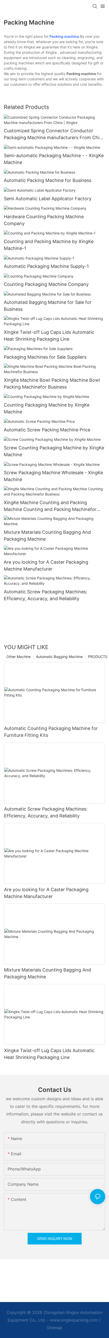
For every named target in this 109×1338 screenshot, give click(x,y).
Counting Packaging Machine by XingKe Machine (46, 408)
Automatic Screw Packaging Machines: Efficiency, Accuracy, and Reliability (45, 595)
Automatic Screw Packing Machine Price (47, 429)
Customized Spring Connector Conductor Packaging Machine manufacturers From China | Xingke (54, 134)
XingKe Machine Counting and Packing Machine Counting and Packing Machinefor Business (50, 506)
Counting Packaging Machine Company (46, 284)
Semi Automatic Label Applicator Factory (48, 198)
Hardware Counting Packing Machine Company (44, 220)
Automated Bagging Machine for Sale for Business (48, 306)
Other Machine (18, 656)
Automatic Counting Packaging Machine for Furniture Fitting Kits (51, 732)
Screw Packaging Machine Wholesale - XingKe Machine (53, 476)
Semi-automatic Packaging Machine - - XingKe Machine (54, 159)
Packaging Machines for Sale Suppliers (45, 357)
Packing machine (64, 36)
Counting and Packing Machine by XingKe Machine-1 (49, 245)
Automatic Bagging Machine (59, 656)
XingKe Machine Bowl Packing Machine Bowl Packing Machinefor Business (52, 383)
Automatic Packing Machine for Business (47, 180)
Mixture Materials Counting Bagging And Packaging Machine (47, 535)
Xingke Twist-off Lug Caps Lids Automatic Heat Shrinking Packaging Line (49, 335)
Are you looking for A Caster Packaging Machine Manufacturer (46, 565)
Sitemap (54, 1327)
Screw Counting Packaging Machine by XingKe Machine (54, 451)
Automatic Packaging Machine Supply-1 (46, 266)
